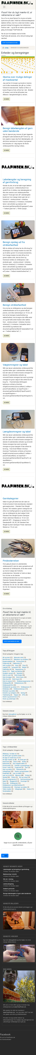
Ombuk (27, 775)
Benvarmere (6, 659)
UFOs (23, 695)
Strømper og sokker (9, 691)
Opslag (5, 777)
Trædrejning (6, 695)
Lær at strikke (17, 773)
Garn (26, 767)
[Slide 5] (24, 825)
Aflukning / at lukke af (9, 754)
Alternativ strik (18, 657)
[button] (4, 727)
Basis (15, 761)
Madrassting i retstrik (10, 874)
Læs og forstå (7, 775)
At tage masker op (8, 759)
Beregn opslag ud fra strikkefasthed (14, 243)
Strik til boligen (7, 677)
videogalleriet (12, 714)
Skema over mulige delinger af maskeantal (17, 78)
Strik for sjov (7, 675)
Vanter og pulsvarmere (10, 697)
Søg (6, 856)
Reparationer (19, 669)
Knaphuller (6, 773)
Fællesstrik (16, 663)
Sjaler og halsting (16, 671)
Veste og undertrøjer (9, 699)
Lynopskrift (15, 667)
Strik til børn (20, 677)
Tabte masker (7, 789)
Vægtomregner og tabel (15, 364)
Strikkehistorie (18, 683)
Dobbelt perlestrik (8, 889)
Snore (4, 783)
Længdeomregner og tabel (17, 431)
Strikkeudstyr (7, 787)
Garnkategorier (10, 498)
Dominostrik (20, 661)
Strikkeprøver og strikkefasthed (12, 785)
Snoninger (24, 781)
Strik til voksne (7, 681)
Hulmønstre (20, 769)
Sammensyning (25, 779)
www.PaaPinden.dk (20, 1007)
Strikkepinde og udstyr (10, 687)
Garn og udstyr (7, 769)
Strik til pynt (16, 679)
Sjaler (4, 781)
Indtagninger (6, 771)
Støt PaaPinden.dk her (9, 42)
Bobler (24, 761)
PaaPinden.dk (7, 669)
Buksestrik (6, 763)
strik (7, 48)
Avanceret (6, 761)
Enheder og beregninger (22, 765)
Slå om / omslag (8, 879)
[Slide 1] (12, 733)
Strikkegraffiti (7, 683)
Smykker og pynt (8, 673)
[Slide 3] (19, 733)
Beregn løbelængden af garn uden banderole (18, 129)
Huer (16, 665)
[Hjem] (17, 3)
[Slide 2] (16, 733)
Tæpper (16, 695)
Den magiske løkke (19, 763)
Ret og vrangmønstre (9, 779)
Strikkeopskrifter (8, 685)
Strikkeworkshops (19, 689)
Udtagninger (18, 789)
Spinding (19, 673)
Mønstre (18, 775)
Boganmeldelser (8, 661)
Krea (24, 665)
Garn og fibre (7, 665)
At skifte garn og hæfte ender (12, 756)
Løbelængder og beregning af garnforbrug (17, 181)
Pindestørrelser (11, 560)
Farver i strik (6, 767)
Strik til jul (6, 679)
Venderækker (7, 791)
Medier (24, 667)
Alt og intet (6, 657)
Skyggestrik (13, 781)
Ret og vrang (23, 777)
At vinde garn (22, 759)
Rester (5, 671)
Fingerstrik (6, 663)
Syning (23, 693)
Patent (13, 777)
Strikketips (6, 689)
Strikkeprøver (25, 687)
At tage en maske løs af (10, 758)
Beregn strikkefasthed (14, 305)
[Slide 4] (23, 733)
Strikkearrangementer (23, 681)
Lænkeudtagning (8, 884)
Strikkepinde (14, 783)
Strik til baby (18, 675)
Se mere (6, 99)
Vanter (29, 789)
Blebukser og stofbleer (21, 659)
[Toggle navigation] (4, 7)
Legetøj (5, 667)
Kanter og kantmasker (22, 771)
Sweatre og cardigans (9, 693)
